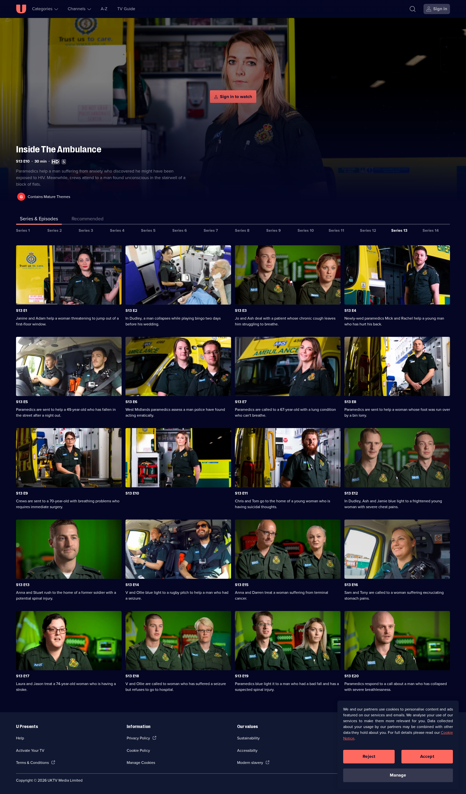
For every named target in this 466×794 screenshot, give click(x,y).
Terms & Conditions (32, 762)
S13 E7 (241, 402)
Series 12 (368, 230)
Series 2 (54, 230)
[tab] (88, 219)
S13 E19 (242, 676)
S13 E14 (132, 584)
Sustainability (248, 738)
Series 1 (23, 230)
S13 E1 (21, 310)
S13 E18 (132, 676)
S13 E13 (22, 584)
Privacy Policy (138, 738)
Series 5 (148, 230)
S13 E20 (351, 676)
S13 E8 (350, 402)
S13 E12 (351, 493)
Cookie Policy (138, 750)
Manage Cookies (141, 762)
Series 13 (399, 230)
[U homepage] (21, 9)
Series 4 (117, 230)
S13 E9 (22, 493)
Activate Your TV (30, 750)
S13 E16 (351, 584)
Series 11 (336, 230)
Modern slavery (250, 762)
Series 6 (179, 230)
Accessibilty (247, 750)
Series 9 (273, 230)
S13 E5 (22, 402)
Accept (427, 756)
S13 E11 (241, 493)
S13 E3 (241, 310)
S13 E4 (350, 310)
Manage (398, 775)
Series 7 (211, 230)
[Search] (413, 9)
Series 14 (431, 230)
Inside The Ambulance (58, 149)
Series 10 (306, 230)
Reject (369, 756)
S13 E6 (131, 402)
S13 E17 (22, 676)
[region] (398, 744)
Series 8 (242, 230)
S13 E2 (131, 310)
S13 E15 (242, 584)
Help (20, 738)
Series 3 (86, 230)
